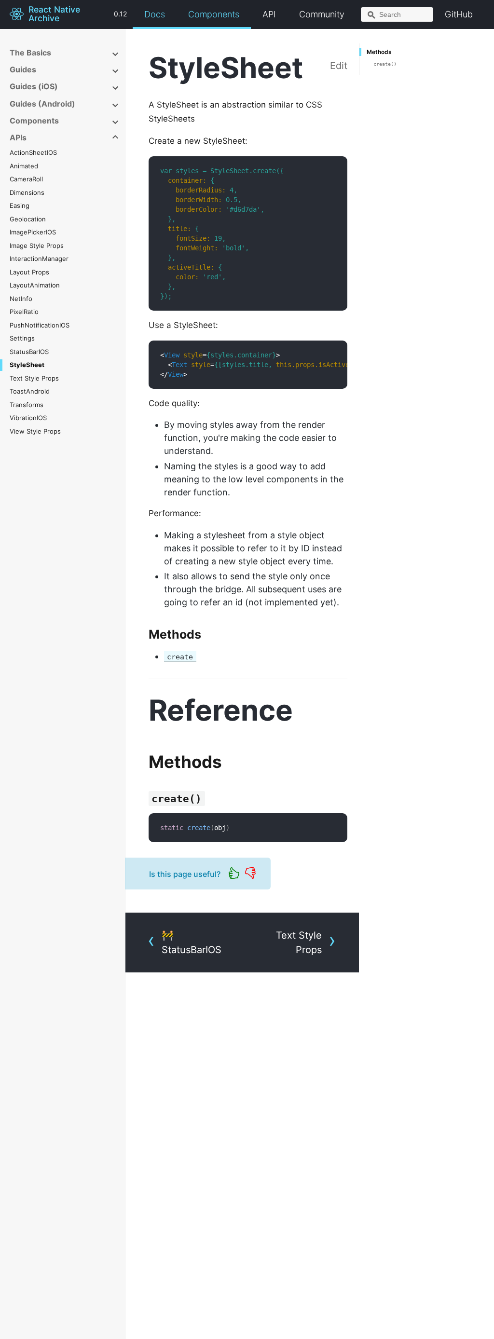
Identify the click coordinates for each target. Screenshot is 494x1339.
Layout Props (29, 272)
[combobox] (397, 14)
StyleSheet (27, 365)
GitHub (459, 14)
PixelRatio (24, 311)
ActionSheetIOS (33, 152)
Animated (24, 166)
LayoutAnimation (35, 285)
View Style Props (35, 431)
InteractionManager (39, 258)
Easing (19, 205)
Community (321, 14)
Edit (338, 65)
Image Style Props (37, 245)
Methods (379, 51)
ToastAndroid (30, 391)
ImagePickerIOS (33, 232)
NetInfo (21, 298)
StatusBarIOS (29, 351)
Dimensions (27, 192)
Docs (154, 14)
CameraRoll (26, 179)
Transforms (26, 405)
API (269, 14)
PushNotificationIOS (39, 325)
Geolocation (28, 219)
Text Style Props (34, 378)
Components (213, 14)
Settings (22, 338)
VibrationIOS (28, 418)
